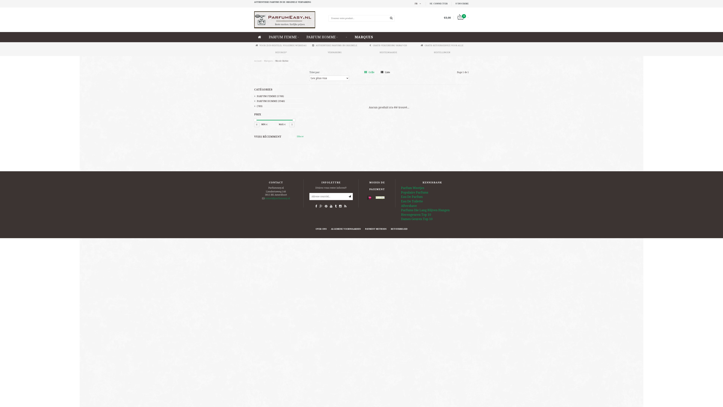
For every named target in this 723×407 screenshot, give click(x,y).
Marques (364, 37)
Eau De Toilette (412, 201)
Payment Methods (376, 229)
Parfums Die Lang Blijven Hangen (425, 210)
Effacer (300, 136)
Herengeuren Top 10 (416, 215)
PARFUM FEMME (283, 37)
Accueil (258, 61)
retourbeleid (399, 229)
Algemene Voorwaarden (346, 229)
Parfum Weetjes (412, 188)
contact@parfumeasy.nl (277, 198)
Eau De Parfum (412, 197)
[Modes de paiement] (369, 198)
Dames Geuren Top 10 (416, 219)
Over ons (321, 229)
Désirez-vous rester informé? (331, 188)
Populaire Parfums (414, 192)
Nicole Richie (281, 61)
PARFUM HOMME (321, 37)
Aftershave (409, 206)
